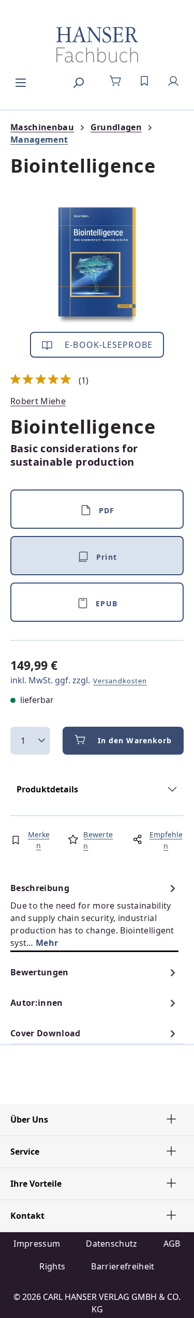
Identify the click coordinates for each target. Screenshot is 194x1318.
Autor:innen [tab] (36, 1002)
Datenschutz (112, 1243)
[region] (97, 265)
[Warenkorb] (115, 81)
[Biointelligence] (97, 265)
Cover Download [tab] (45, 1033)
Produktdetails (47, 789)
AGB (172, 1243)
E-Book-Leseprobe (107, 344)
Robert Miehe (38, 401)
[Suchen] (78, 81)
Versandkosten (120, 680)
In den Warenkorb (135, 740)
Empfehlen (166, 840)
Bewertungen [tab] (39, 972)
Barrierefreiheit (122, 1266)
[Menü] (20, 81)
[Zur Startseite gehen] (97, 44)
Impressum (36, 1243)
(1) (49, 380)
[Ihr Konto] (173, 81)
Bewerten (98, 840)
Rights (52, 1266)
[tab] (94, 915)
